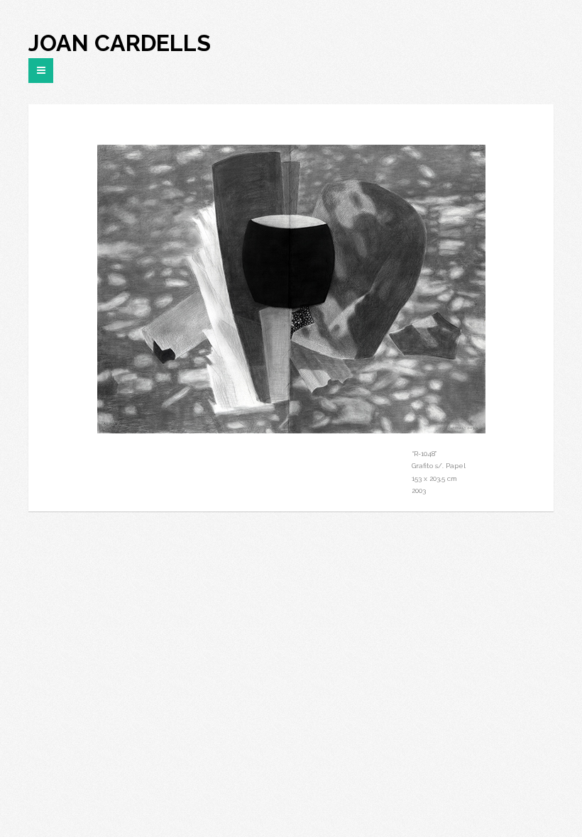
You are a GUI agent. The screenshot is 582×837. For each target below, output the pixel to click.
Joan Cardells (119, 43)
